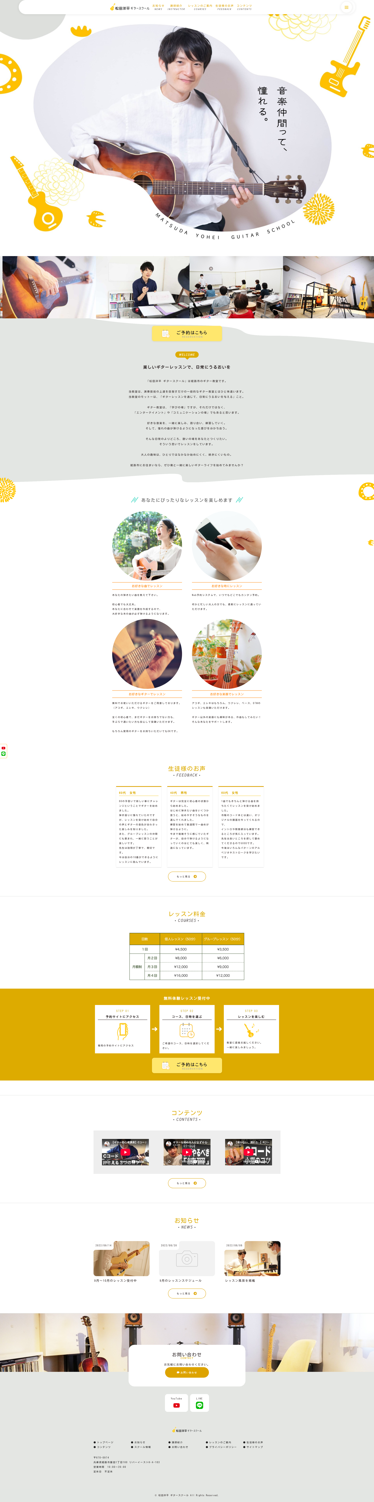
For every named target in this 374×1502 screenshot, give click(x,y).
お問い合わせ (189, 1372)
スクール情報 (142, 1447)
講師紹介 (177, 1442)
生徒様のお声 (255, 1442)
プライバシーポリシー (223, 1447)
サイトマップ (255, 1447)
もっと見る (184, 876)
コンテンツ (104, 1447)
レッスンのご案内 (220, 1442)
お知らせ (140, 1442)
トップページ (105, 1442)
